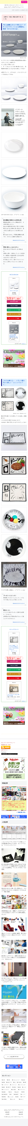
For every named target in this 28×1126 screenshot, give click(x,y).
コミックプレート (14, 629)
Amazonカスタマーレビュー (19, 240)
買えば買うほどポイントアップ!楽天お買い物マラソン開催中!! (14, 298)
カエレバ (24, 343)
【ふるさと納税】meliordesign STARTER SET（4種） (13, 336)
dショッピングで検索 (14, 318)
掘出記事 (21, 1114)
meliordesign (14, 274)
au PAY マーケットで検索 (14, 314)
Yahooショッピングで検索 (14, 310)
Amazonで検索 (14, 305)
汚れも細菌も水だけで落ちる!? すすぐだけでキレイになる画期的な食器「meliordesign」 (14, 27)
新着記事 (7, 1112)
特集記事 (21, 1112)
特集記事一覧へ (22, 812)
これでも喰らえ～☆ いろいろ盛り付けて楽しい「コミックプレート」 (14, 382)
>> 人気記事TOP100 (12, 1056)
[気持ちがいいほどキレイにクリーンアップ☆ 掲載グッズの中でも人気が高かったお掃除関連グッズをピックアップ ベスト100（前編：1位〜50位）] (14, 798)
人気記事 (7, 1114)
